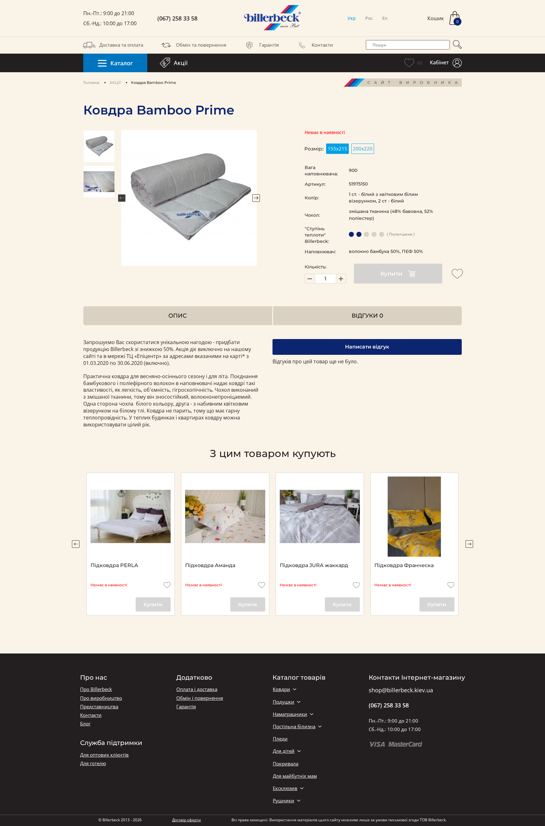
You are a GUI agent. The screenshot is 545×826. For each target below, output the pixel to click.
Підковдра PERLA (114, 565)
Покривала (285, 763)
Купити (391, 273)
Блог (85, 723)
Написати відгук (367, 347)
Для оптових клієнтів (104, 755)
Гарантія (269, 45)
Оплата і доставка (196, 689)
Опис (177, 315)
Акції (181, 63)
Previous (122, 198)
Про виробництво (101, 698)
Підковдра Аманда (210, 565)
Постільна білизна (294, 726)
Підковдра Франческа (404, 565)
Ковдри (281, 689)
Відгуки (367, 315)
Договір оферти (186, 819)
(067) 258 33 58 (177, 18)
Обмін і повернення (199, 698)
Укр (352, 18)
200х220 (362, 148)
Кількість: (315, 267)
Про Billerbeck (96, 689)
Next (256, 198)
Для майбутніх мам (295, 776)
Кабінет (439, 62)
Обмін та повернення (201, 45)
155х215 (337, 148)
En (385, 18)
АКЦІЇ (115, 82)
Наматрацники (290, 714)
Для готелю (93, 763)
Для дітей (284, 751)
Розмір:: (314, 149)
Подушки (283, 702)
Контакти (322, 45)
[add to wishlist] (457, 273)
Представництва (99, 706)
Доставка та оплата (121, 45)
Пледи (280, 738)
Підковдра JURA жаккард (314, 565)
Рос (369, 18)
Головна (91, 82)
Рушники (283, 800)
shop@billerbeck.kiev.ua (401, 690)
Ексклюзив (285, 788)
